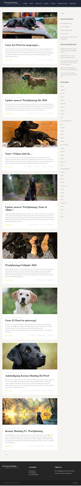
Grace (61, 124)
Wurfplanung (62, 3)
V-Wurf (62, 189)
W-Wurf (62, 196)
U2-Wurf (62, 182)
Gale (61, 117)
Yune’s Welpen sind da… (18, 153)
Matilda (62, 155)
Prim (61, 165)
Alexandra (19, 42)
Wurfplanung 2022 (70, 57)
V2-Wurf (62, 192)
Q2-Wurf (62, 172)
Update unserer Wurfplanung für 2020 (26, 100)
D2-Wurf (62, 100)
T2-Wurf (62, 179)
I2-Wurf (31, 335)
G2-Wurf (62, 114)
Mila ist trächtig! (64, 33)
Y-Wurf (62, 210)
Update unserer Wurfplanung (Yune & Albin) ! (26, 208)
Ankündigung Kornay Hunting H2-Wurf (27, 375)
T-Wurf (62, 175)
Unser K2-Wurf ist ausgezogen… (22, 45)
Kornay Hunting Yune (65, 64)
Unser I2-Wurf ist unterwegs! (21, 320)
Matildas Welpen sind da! (66, 30)
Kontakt (73, 3)
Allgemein (29, 166)
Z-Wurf (62, 216)
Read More (9, 60)
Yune (43, 166)
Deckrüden (63, 103)
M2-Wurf (62, 151)
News (31, 3)
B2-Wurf (62, 93)
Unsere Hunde (63, 186)
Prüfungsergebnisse (65, 168)
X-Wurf (62, 206)
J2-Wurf (62, 134)
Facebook (75, 482)
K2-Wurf (42, 60)
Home (25, 3)
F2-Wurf (31, 446)
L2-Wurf (31, 113)
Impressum (62, 473)
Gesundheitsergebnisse (65, 121)
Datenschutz (69, 473)
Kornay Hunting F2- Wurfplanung (24, 431)
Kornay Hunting (64, 144)
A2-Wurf (62, 86)
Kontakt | (57, 473)
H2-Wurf (62, 127)
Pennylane (62, 162)
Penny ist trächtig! (64, 27)
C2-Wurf (62, 96)
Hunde (46, 3)
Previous (6, 454)
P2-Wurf (62, 158)
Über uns (38, 3)
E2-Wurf (62, 107)
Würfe (53, 3)
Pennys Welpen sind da (65, 23)
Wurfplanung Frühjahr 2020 (20, 265)
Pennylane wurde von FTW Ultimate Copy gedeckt (68, 38)
